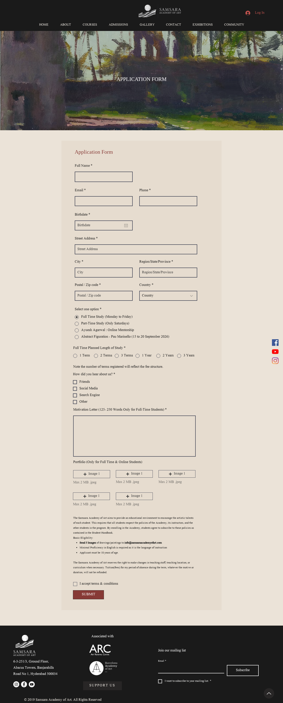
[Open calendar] (126, 225)
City (78, 262)
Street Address (85, 239)
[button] (65, 25)
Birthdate (83, 215)
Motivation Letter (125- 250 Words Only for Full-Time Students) (118, 410)
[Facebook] (275, 342)
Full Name (82, 166)
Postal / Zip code (86, 285)
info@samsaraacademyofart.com (143, 543)
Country (145, 285)
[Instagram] (275, 360)
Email (79, 190)
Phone (143, 190)
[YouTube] (275, 351)
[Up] (269, 693)
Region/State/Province (154, 262)
